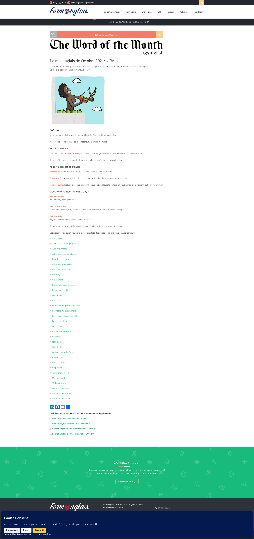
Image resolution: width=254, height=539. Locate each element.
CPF (160, 12)
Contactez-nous (125, 482)
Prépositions (57, 368)
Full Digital (57, 326)
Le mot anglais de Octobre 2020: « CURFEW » (74, 434)
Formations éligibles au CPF (65, 316)
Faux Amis (57, 295)
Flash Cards (57, 300)
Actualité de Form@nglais (64, 243)
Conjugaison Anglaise (62, 264)
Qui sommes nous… (112, 12)
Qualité (171, 12)
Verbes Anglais (59, 383)
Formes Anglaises (60, 321)
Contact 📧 (199, 12)
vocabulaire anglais (61, 388)
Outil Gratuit (57, 347)
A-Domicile (57, 238)
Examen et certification (62, 290)
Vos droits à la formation (63, 393)
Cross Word (57, 280)
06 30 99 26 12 (59, 3)
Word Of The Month (61, 399)
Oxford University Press (62, 352)
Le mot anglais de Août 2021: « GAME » (71, 423)
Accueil (95, 19)
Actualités (184, 12)
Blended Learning (60, 259)
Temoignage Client (60, 373)
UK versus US (58, 378)
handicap (56, 337)
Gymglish (95, 66)
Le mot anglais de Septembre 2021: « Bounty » (74, 429)
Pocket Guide (58, 362)
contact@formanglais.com (82, 3)
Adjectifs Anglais (59, 249)
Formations (131, 12)
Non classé (57, 342)
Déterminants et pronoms (64, 285)
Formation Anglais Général (64, 311)
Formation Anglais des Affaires (66, 305)
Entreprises (147, 12)
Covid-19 (56, 274)
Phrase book (58, 357)
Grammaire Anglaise (61, 331)
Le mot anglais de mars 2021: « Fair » (70, 418)
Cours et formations (61, 269)
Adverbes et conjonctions (64, 254)
